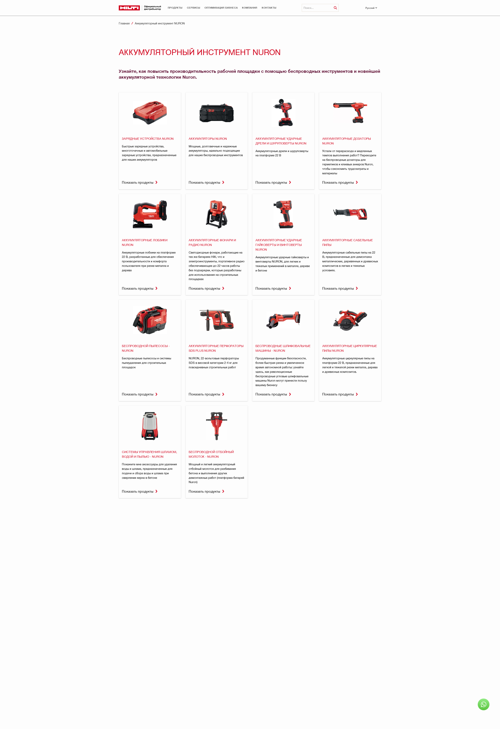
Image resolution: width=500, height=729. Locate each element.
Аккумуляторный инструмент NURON (160, 23)
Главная (124, 23)
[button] (175, 8)
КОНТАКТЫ (269, 7)
